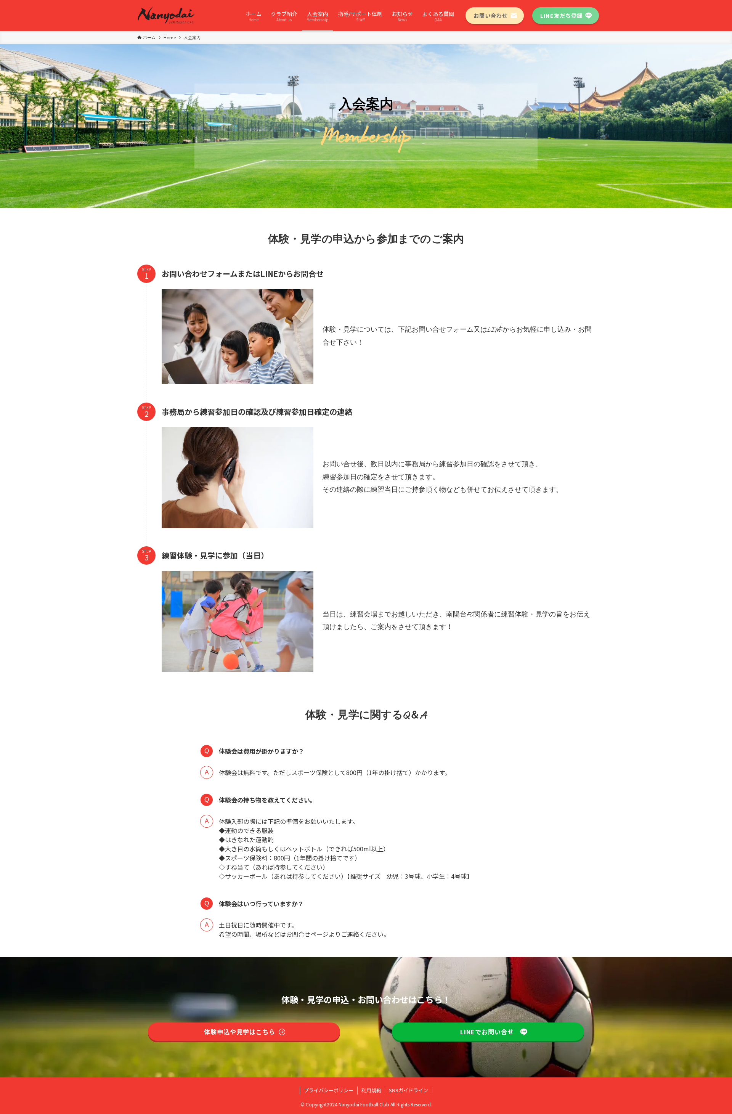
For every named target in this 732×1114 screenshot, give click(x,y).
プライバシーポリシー (328, 1090)
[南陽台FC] (167, 15)
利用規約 (371, 1090)
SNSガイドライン (408, 1090)
